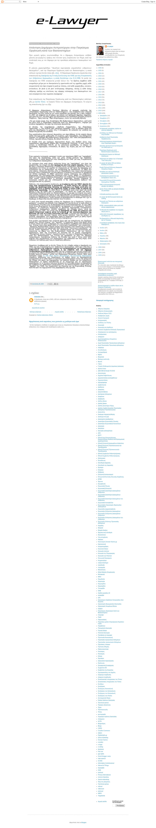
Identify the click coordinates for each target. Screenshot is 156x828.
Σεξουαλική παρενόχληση (106, 661)
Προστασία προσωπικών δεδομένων (109, 640)
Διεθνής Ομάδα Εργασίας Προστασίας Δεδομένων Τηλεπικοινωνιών (109, 409)
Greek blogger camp (104, 756)
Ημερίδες (101, 525)
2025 (100, 70)
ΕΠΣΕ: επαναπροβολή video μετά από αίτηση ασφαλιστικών (111, 206)
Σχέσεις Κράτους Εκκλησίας (106, 700)
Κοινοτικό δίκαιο (103, 549)
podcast (100, 772)
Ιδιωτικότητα (102, 535)
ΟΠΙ (99, 598)
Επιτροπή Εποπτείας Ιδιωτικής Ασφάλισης (111, 477)
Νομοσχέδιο (101, 586)
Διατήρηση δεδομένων (105, 394)
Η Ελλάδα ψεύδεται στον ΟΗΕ (109, 194)
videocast (101, 789)
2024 (100, 73)
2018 (100, 89)
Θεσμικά (100, 528)
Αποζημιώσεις (102, 334)
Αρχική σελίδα (59, 312)
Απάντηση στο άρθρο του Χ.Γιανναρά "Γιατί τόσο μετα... (111, 159)
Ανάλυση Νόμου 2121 (105, 313)
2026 (100, 68)
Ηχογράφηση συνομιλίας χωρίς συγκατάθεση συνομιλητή (107, 274)
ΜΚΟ (99, 577)
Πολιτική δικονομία (104, 633)
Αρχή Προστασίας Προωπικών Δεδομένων (111, 345)
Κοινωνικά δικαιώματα (105, 558)
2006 (100, 252)
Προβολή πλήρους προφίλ (104, 59)
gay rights (101, 754)
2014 (100, 100)
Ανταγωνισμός (102, 320)
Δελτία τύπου (102, 368)
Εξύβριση (101, 472)
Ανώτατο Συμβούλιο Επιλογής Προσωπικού (111, 329)
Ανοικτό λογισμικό (103, 318)
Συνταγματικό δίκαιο (104, 698)
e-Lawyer (110, 46)
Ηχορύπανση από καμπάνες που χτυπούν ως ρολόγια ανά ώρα (54, 321)
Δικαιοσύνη (101, 412)
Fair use (100, 751)
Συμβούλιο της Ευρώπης (105, 670)
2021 (100, 81)
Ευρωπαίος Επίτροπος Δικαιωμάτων (109, 511)
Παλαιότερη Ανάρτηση (84, 312)
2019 (100, 86)
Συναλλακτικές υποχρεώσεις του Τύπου (110, 679)
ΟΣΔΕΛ (100, 608)
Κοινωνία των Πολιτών (105, 556)
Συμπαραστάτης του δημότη (106, 672)
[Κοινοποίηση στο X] (53, 284)
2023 (100, 76)
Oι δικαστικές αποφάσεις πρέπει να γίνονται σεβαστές (110, 129)
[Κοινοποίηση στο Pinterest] (57, 284)
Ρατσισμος (101, 651)
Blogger (83, 822)
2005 (100, 255)
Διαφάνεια (101, 396)
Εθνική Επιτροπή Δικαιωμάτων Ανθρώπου (111, 443)
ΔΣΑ (99, 433)
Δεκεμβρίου (103, 115)
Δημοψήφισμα (102, 382)
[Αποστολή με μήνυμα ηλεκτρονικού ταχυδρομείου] (49, 284)
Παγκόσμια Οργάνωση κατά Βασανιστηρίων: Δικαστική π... (110, 151)
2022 (100, 78)
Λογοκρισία (101, 567)
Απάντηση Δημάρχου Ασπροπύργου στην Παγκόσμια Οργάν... (111, 142)
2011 (100, 108)
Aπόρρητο (101, 719)
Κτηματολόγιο (102, 560)
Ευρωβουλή (101, 484)
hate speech (102, 758)
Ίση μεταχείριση (103, 537)
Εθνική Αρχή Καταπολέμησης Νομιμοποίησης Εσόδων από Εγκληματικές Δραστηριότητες (111, 439)
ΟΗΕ (99, 591)
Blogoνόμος (101, 723)
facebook (101, 749)
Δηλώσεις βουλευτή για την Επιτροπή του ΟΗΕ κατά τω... (111, 146)
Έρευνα (100, 481)
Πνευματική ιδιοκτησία (105, 628)
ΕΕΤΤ (99, 435)
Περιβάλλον (101, 626)
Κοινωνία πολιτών (103, 551)
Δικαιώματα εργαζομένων (105, 419)
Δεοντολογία (102, 373)
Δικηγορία (101, 426)
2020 (100, 84)
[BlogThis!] (51, 284)
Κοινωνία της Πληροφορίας (106, 553)
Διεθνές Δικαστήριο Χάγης (106, 406)
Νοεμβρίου (103, 118)
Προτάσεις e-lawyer (104, 644)
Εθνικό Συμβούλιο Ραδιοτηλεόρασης (109, 453)
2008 (100, 247)
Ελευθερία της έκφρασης (105, 465)
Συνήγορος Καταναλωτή (105, 688)
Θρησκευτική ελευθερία (105, 532)
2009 (100, 113)
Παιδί (99, 617)
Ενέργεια (100, 470)
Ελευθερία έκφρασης (104, 463)
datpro (100, 733)
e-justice (100, 742)
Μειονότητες (102, 570)
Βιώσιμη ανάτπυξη (103, 359)
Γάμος (100, 364)
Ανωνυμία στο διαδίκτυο (105, 327)
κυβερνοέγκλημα (103, 563)
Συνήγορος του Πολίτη (105, 696)
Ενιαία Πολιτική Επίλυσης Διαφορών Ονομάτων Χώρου (111, 168)
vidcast (100, 786)
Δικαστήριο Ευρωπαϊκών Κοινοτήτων (109, 423)
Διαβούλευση (102, 385)
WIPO (100, 793)
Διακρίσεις (101, 389)
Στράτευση (101, 663)
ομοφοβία (101, 595)
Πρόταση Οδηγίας (103, 647)
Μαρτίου (103, 238)
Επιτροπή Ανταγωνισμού (105, 474)
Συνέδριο (101, 684)
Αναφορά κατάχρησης (105, 300)
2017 (100, 92)
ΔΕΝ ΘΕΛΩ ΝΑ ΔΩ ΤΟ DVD (106, 371)
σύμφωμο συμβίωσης (104, 675)
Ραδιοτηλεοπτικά (103, 649)
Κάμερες (100, 539)
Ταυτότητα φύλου (103, 703)
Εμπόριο (100, 467)
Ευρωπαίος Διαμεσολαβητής (106, 509)
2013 (100, 102)
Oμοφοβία (101, 768)
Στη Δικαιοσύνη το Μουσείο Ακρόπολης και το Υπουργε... (112, 219)
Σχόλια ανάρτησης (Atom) (45, 315)
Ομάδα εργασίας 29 (104, 593)
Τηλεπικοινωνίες (103, 709)
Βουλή (100, 361)
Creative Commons (104, 730)
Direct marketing (103, 737)
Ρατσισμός (101, 654)
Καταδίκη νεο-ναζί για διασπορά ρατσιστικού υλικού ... (109, 172)
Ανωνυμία (101, 325)
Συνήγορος (101, 686)
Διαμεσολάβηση (103, 392)
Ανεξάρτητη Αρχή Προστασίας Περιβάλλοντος (109, 138)
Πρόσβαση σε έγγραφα (105, 635)
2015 (100, 97)
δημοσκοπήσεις (103, 380)
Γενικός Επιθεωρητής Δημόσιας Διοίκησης (111, 366)
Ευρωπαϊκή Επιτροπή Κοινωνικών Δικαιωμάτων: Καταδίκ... (110, 181)
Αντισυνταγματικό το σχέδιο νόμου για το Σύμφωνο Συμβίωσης (110, 286)
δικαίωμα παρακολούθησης (106, 414)
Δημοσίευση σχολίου (38, 308)
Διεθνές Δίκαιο (102, 403)
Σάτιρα (100, 656)
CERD (100, 728)
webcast (100, 791)
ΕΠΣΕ (100, 479)
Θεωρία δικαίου (102, 530)
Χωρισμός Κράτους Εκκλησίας (107, 716)
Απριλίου (103, 236)
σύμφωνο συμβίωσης (104, 677)
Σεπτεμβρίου (104, 123)
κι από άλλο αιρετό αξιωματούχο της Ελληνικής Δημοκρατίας (67, 256)
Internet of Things (103, 765)
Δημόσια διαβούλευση (105, 375)
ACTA (100, 721)
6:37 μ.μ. (37, 304)
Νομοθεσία (101, 579)
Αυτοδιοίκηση (102, 350)
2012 (100, 105)
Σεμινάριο (101, 658)
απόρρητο (101, 337)
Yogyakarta (101, 796)
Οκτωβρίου (103, 121)
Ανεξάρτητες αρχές (103, 316)
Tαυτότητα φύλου (103, 784)
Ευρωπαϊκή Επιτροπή (104, 488)
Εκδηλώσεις (101, 458)
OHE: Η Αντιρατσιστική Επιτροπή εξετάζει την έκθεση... (110, 185)
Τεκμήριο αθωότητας (104, 705)
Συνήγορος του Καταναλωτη (106, 691)
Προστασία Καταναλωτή (105, 637)
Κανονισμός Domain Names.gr (107, 542)
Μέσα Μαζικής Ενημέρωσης (106, 572)
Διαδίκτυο (101, 387)
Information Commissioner (106, 763)
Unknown (37, 297)
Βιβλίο (100, 354)
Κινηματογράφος (103, 546)
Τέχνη (99, 707)
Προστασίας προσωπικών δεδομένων (109, 642)
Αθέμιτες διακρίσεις (104, 309)
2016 (100, 94)
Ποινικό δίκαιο (102, 630)
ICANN (100, 761)
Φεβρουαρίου (104, 241)
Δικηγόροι (101, 428)
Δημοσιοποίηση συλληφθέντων (107, 378)
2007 (100, 250)
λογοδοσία (101, 565)
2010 (100, 110)
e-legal (100, 744)
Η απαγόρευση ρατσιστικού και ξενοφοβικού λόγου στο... (109, 176)
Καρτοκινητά (102, 544)
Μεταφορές (101, 574)
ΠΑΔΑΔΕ (101, 615)
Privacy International (104, 775)
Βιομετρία (101, 357)
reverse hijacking (103, 777)
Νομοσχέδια (101, 584)
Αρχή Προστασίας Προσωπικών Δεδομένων (111, 343)
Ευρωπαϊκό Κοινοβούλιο (105, 502)
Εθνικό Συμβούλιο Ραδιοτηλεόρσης (109, 456)
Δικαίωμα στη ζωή (103, 417)
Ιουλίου (102, 228)
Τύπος (100, 712)
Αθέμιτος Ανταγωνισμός (105, 311)
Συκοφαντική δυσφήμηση (106, 665)
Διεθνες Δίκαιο (102, 401)
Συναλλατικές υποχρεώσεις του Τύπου (109, 682)
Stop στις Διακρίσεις (104, 782)
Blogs (100, 726)
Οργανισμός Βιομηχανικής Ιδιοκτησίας (109, 604)
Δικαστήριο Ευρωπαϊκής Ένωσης (108, 421)
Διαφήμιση (101, 399)
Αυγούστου (103, 126)
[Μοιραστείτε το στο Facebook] (55, 284)
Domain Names (103, 740)
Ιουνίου (102, 230)
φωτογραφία (102, 714)
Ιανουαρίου (103, 244)
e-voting (100, 747)
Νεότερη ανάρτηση (35, 312)
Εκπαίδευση (101, 460)
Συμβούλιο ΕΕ (102, 668)
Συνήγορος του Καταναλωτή (106, 693)
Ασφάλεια (101, 347)
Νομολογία (101, 581)
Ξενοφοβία (101, 588)
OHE (99, 770)
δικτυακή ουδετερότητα (105, 431)
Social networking (103, 779)
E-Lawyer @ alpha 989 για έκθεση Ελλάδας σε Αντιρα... (110, 163)
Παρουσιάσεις (102, 619)
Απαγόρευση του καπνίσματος (107, 332)
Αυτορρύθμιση (102, 352)
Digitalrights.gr (102, 735)
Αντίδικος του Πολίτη (104, 323)
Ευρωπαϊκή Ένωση (104, 486)
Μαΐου (102, 233)
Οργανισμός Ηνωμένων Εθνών (107, 606)
